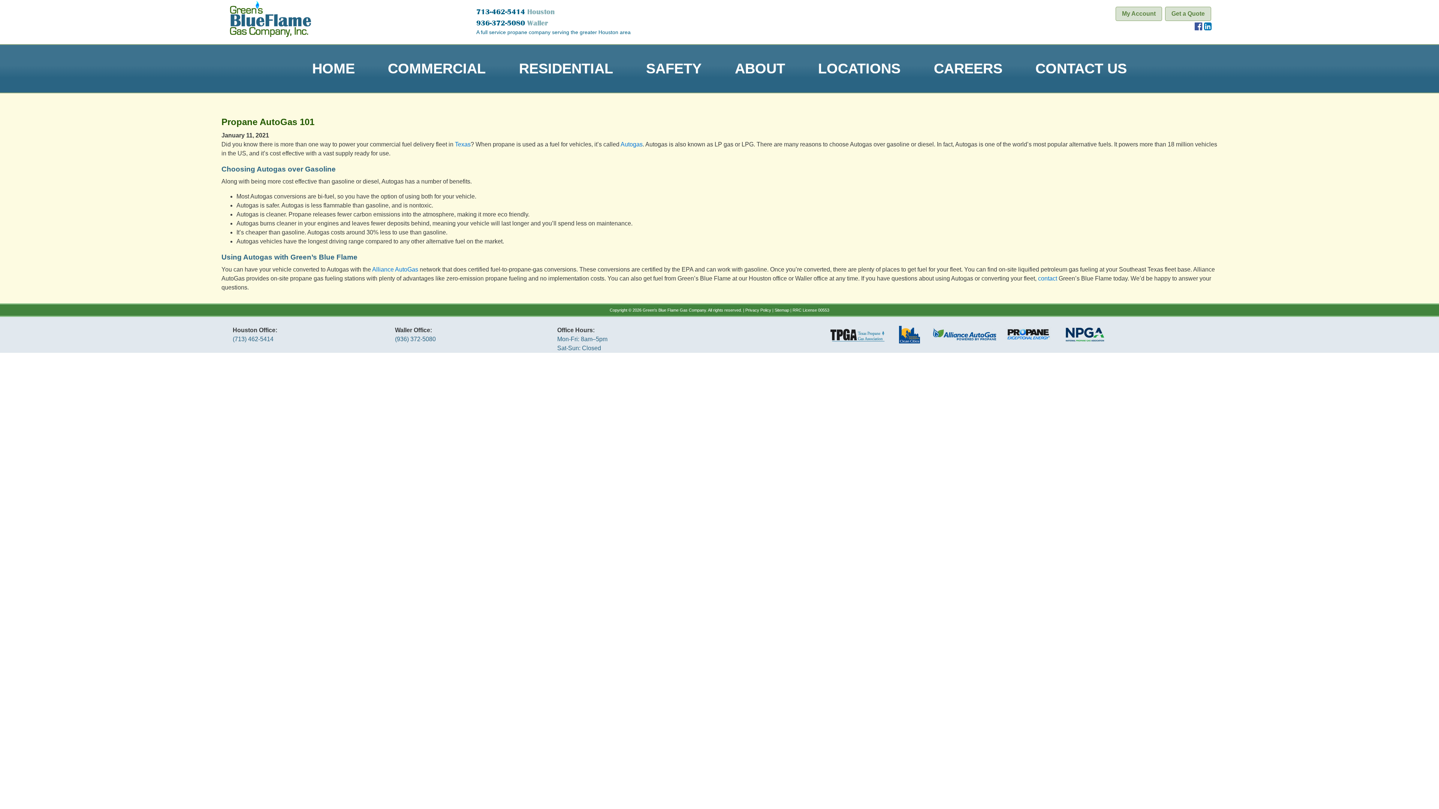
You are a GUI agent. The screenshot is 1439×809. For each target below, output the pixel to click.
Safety (674, 68)
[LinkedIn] (1208, 27)
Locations (859, 68)
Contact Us (1081, 68)
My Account (1139, 13)
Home (333, 68)
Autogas (632, 144)
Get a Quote (1188, 13)
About (760, 68)
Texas (463, 144)
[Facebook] (1199, 27)
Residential (566, 68)
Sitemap (782, 310)
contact (1047, 278)
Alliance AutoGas (395, 269)
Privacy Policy (758, 310)
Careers (968, 68)
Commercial (437, 68)
